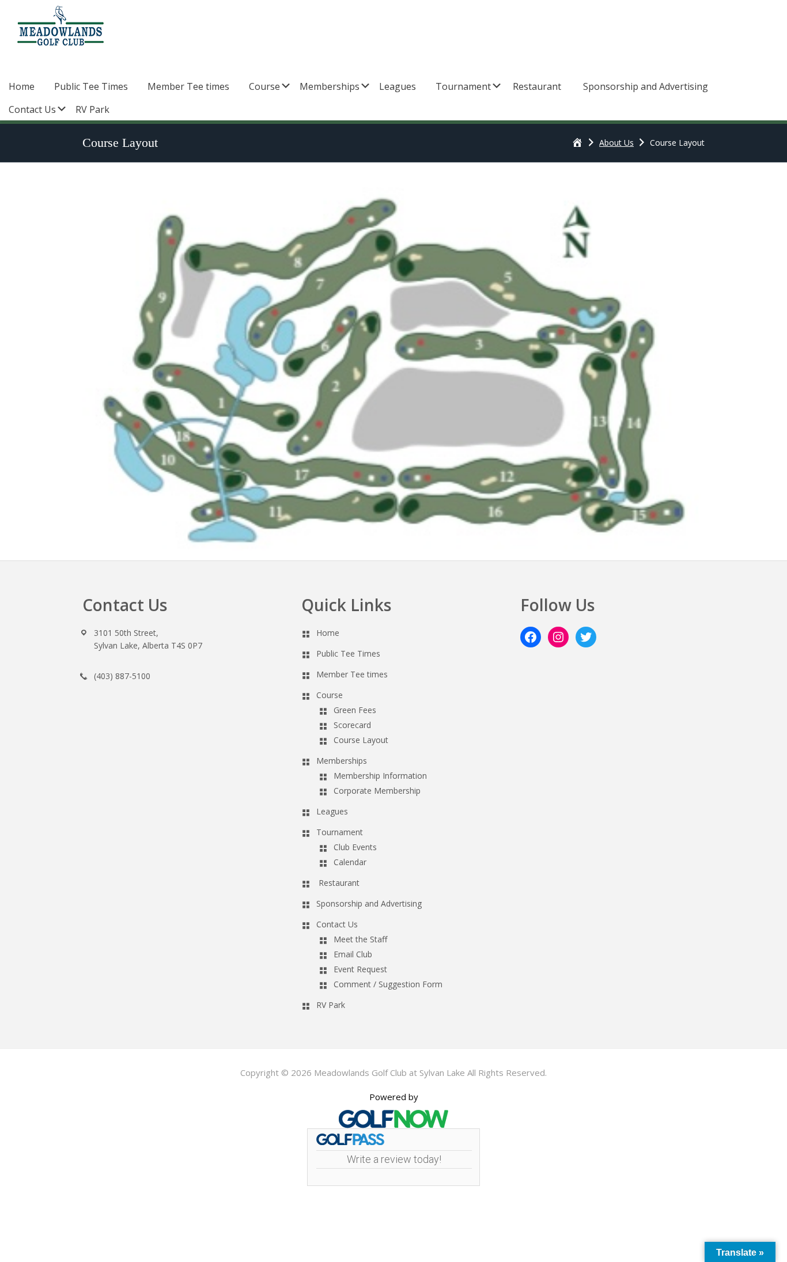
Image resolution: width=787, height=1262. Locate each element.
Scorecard (352, 724)
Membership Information (380, 775)
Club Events (355, 847)
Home (327, 632)
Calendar (350, 862)
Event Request (360, 969)
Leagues (332, 811)
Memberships (341, 760)
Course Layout (361, 739)
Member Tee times (352, 674)
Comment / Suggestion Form (388, 984)
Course (329, 694)
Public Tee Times (348, 653)
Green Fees (355, 709)
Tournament (339, 832)
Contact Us (337, 924)
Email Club (353, 954)
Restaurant (339, 882)
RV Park (330, 1004)
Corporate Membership (377, 790)
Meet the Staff (360, 939)
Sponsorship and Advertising (369, 903)
